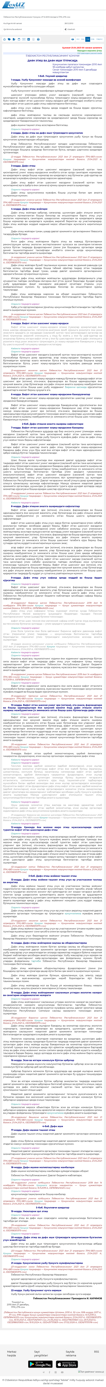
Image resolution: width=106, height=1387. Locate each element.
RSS (96, 1351)
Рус (78, 39)
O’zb (92, 39)
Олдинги (16, 129)
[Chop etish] (38, 39)
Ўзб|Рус (99, 39)
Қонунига (42, 1185)
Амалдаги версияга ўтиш (89, 51)
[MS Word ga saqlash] (28, 39)
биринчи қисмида (76, 387)
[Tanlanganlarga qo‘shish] (4, 39)
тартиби (36, 961)
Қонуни (8, 159)
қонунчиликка (73, 913)
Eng (82, 39)
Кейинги (15, 348)
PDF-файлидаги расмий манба (89, 53)
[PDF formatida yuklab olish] (33, 39)
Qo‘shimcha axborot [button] (13, 29)
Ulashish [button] (71, 29)
